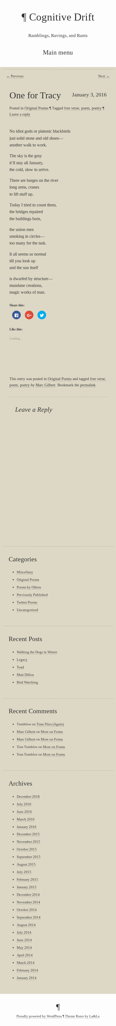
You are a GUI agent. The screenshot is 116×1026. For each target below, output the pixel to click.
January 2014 (26, 978)
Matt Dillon (25, 675)
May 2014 (24, 947)
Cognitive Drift (61, 17)
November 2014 (28, 902)
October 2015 (27, 849)
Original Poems (36, 108)
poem (85, 108)
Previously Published (32, 595)
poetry (96, 108)
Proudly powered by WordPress (39, 1016)
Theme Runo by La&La (82, 1016)
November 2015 (28, 842)
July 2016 (24, 804)
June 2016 (24, 812)
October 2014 (27, 910)
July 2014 (24, 932)
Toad (20, 667)
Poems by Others (29, 587)
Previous (14, 76)
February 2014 (27, 970)
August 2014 (26, 925)
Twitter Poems (27, 602)
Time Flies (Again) (50, 724)
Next (104, 76)
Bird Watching (27, 682)
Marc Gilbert (45, 385)
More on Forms (52, 732)
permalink (87, 385)
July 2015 (24, 872)
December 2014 (28, 895)
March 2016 (26, 819)
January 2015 (26, 887)
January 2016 (26, 827)
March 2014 (26, 963)
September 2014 (28, 917)
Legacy (22, 660)
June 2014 (24, 940)
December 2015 (28, 834)
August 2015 (26, 864)
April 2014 (25, 955)
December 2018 (28, 796)
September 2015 (28, 857)
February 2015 (27, 879)
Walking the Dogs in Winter (37, 652)
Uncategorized (27, 610)
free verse (71, 108)
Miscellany (25, 572)
